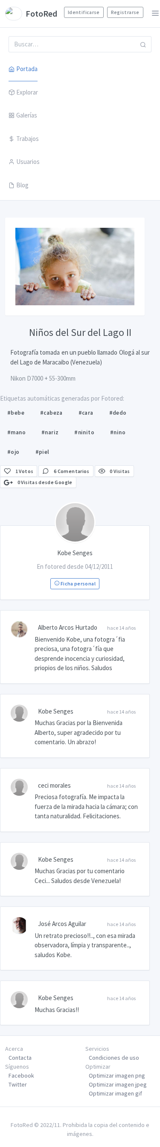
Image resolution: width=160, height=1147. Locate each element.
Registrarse (125, 12)
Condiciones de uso (114, 1057)
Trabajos (27, 139)
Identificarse (84, 12)
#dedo (118, 412)
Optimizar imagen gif (115, 1093)
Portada (27, 69)
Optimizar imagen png (117, 1075)
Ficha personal (77, 583)
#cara (86, 412)
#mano (16, 432)
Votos (24, 471)
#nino (117, 432)
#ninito (84, 432)
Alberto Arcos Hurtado (67, 627)
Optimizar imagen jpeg (118, 1084)
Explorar (27, 92)
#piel (42, 452)
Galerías (26, 115)
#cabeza (51, 412)
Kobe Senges (55, 711)
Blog (22, 185)
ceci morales (54, 785)
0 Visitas (119, 471)
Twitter (18, 1084)
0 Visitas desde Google (44, 482)
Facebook (21, 1075)
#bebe (15, 412)
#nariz (49, 432)
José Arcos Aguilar (62, 924)
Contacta (20, 1057)
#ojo (13, 452)
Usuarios (28, 162)
